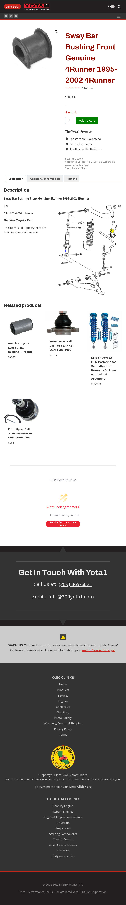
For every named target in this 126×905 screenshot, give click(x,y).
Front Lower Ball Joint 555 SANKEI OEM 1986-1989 (61, 345)
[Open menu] (118, 16)
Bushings (83, 165)
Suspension (84, 161)
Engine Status (13, 6)
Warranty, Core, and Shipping (63, 723)
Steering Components (63, 834)
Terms (63, 734)
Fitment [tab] (72, 178)
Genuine (75, 168)
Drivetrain (96, 161)
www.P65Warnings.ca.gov (98, 650)
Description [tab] (15, 178)
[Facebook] (6, 16)
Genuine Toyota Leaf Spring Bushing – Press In (20, 347)
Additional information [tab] (45, 178)
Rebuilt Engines (63, 811)
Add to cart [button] (21, 367)
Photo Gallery (63, 718)
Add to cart (87, 120)
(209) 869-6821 (75, 584)
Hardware (63, 850)
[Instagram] (11, 16)
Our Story (63, 712)
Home (63, 684)
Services (63, 695)
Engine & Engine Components (63, 817)
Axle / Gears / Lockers (63, 845)
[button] (56, 32)
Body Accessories (63, 856)
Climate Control (63, 839)
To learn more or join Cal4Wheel (63, 787)
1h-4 (83, 168)
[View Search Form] (119, 7)
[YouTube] (16, 16)
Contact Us (63, 707)
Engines (63, 701)
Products (63, 690)
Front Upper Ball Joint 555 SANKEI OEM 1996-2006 (20, 433)
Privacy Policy (63, 729)
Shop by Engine (63, 806)
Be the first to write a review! (63, 524)
